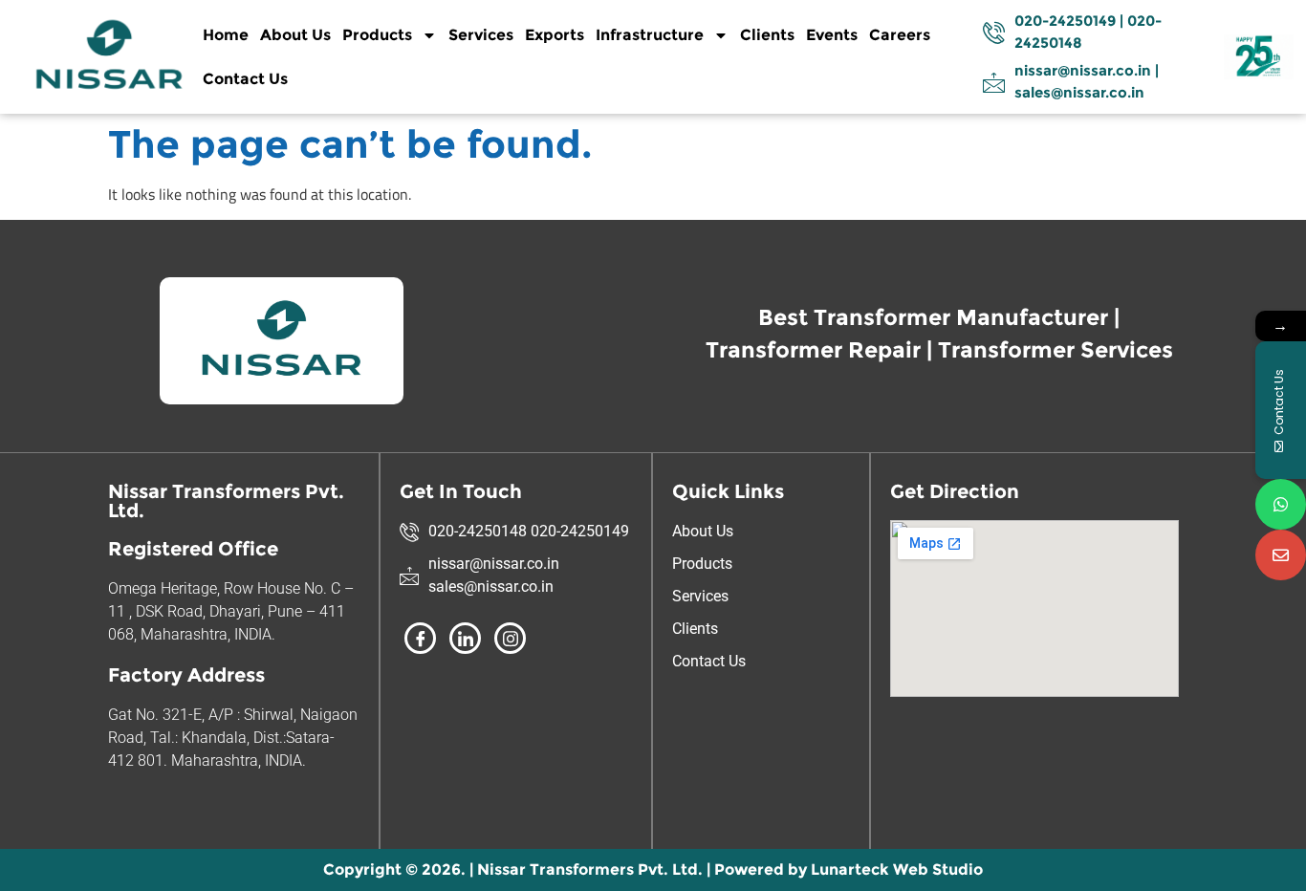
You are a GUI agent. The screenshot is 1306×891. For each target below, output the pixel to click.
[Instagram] (510, 638)
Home (226, 35)
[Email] (1280, 555)
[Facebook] (420, 638)
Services (480, 35)
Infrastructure (650, 35)
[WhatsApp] (1280, 504)
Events (832, 35)
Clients (767, 35)
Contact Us (245, 79)
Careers (899, 35)
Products (377, 35)
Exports (554, 35)
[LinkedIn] (465, 638)
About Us (295, 35)
